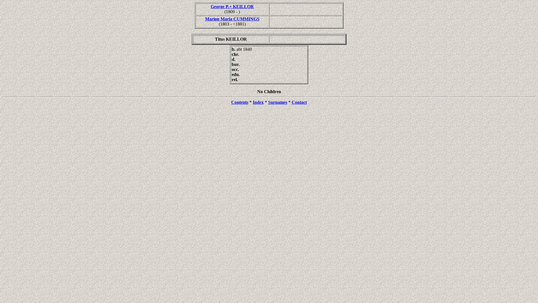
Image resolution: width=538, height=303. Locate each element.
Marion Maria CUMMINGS (232, 19)
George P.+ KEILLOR (232, 6)
